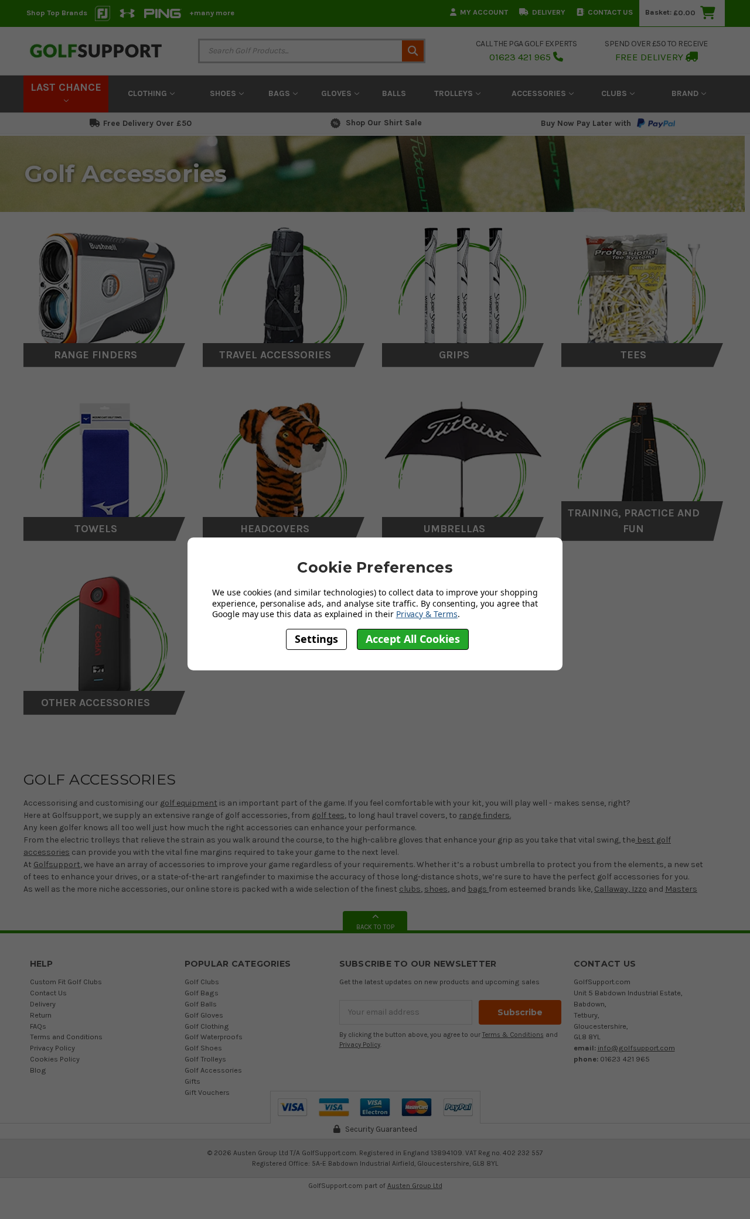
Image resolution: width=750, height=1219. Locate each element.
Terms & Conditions (513, 1035)
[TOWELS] (104, 462)
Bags (280, 93)
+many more (211, 12)
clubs (410, 889)
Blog (38, 1070)
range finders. (485, 815)
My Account (484, 12)
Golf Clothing (207, 1026)
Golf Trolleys (205, 1058)
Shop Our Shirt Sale (384, 123)
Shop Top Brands (56, 12)
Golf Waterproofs (214, 1036)
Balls (394, 93)
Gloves (337, 93)
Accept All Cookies (413, 639)
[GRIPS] (463, 288)
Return (41, 1015)
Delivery (548, 12)
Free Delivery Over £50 (147, 123)
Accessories (540, 93)
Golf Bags (202, 992)
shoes (436, 889)
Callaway (611, 889)
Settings (316, 639)
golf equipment (188, 803)
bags (478, 889)
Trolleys (454, 93)
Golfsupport (56, 864)
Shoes (224, 93)
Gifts (192, 1081)
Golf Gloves (204, 1015)
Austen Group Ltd (414, 1186)
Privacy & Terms (427, 613)
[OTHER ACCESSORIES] (104, 636)
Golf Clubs (202, 981)
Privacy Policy (52, 1047)
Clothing (148, 93)
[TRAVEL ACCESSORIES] (284, 288)
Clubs (615, 93)
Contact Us (610, 12)
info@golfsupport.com (636, 1047)
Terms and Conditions (66, 1036)
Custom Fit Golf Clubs (66, 981)
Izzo (638, 889)
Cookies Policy (55, 1058)
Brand (686, 93)
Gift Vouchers (207, 1092)
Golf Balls (201, 1003)
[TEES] (642, 288)
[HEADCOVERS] (284, 462)
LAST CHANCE (65, 87)
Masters (681, 889)
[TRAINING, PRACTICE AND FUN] (642, 462)
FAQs (38, 1026)
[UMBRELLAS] (463, 462)
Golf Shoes (203, 1047)
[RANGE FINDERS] (104, 288)
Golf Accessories (213, 1070)
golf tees (328, 815)
